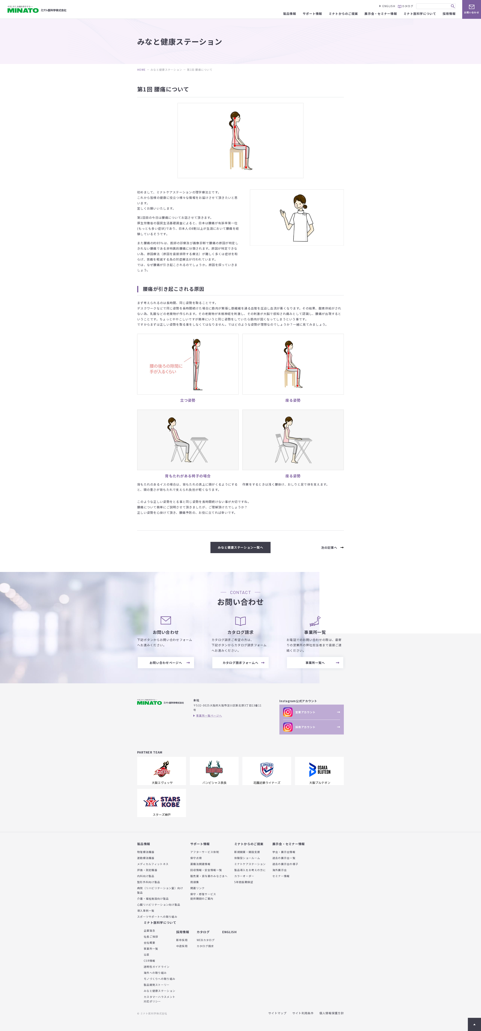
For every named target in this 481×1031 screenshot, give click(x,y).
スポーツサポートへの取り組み (157, 916)
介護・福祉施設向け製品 (153, 898)
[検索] (453, 6)
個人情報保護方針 (331, 1013)
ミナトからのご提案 (249, 844)
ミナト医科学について (160, 922)
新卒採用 (182, 940)
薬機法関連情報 (200, 864)
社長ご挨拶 (151, 936)
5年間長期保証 (243, 882)
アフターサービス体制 (204, 852)
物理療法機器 (145, 852)
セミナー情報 (281, 876)
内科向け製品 (145, 876)
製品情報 (143, 844)
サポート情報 (200, 844)
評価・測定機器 (147, 870)
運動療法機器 (145, 858)
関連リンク (197, 888)
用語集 (194, 882)
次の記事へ (329, 547)
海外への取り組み (155, 973)
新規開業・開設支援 (247, 852)
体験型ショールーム (247, 858)
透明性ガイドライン (157, 967)
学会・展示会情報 (283, 852)
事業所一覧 (151, 948)
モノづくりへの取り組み (159, 979)
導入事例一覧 (145, 910)
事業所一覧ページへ (209, 715)
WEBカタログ (206, 940)
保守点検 (196, 858)
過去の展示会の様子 (285, 864)
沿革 (147, 954)
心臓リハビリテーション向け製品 (158, 904)
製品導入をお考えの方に (250, 870)
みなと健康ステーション (166, 69)
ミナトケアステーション (250, 864)
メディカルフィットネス (153, 864)
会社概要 (149, 942)
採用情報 (182, 932)
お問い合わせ (471, 12)
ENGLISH (388, 6)
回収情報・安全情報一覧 (206, 870)
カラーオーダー (244, 876)
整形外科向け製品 (148, 882)
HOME (141, 69)
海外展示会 (279, 870)
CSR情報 (149, 961)
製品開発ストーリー (157, 985)
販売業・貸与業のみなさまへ (209, 876)
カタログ (203, 932)
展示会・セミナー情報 (288, 844)
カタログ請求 (205, 946)
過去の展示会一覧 (283, 858)
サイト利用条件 (303, 1013)
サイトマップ (277, 1013)
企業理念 (149, 930)
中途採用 (182, 946)
